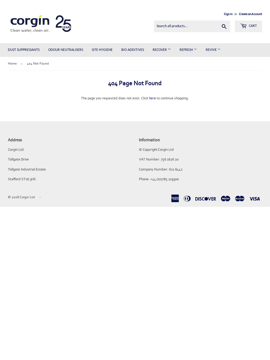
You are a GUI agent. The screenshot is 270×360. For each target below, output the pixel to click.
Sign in (228, 14)
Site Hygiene (102, 50)
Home (12, 63)
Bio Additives (132, 50)
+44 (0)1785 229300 (164, 179)
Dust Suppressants (24, 50)
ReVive (212, 50)
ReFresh (187, 50)
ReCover (160, 50)
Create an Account (250, 14)
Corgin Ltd (27, 197)
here (152, 98)
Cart (252, 26)
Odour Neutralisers (65, 50)
